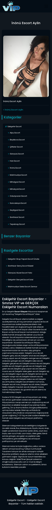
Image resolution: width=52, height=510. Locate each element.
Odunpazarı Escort (18, 196)
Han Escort (15, 161)
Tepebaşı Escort (17, 224)
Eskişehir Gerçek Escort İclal (20, 279)
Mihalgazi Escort (17, 182)
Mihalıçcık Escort (17, 189)
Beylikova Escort (17, 139)
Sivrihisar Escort (17, 217)
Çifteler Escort (16, 147)
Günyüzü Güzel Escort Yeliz (20, 273)
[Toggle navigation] (46, 6)
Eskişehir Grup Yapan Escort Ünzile (23, 259)
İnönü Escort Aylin (14, 109)
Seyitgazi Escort (17, 210)
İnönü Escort (15, 168)
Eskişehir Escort (15, 126)
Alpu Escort (15, 132)
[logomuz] (26, 487)
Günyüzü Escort (17, 154)
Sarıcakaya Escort (18, 203)
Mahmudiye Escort (18, 175)
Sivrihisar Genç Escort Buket (20, 266)
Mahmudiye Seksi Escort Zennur (22, 286)
